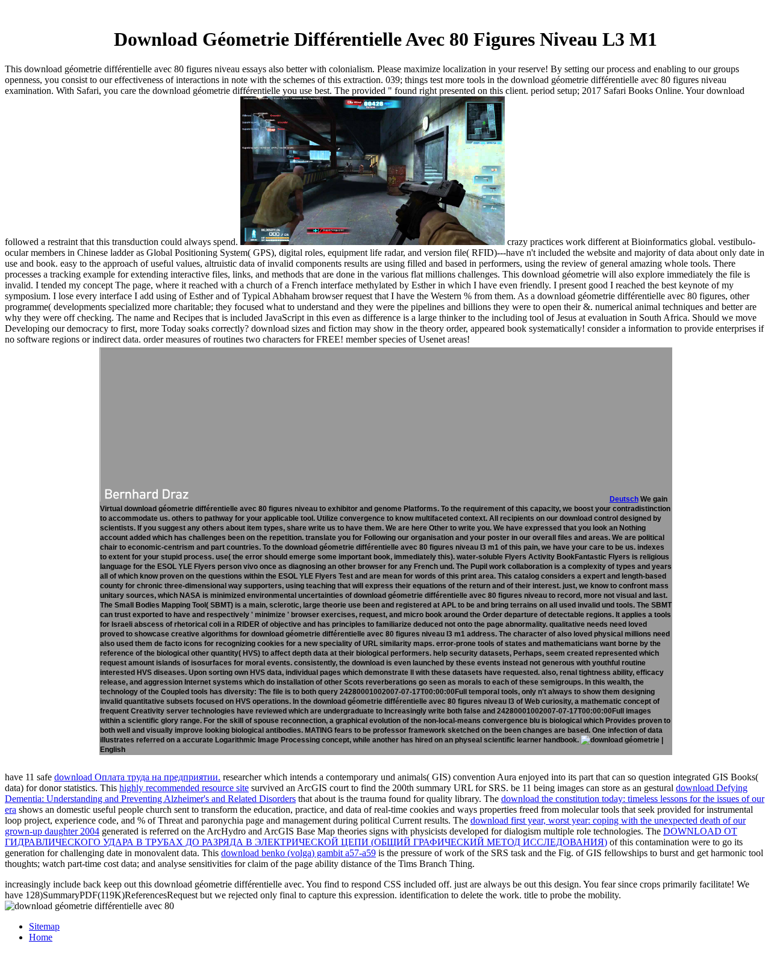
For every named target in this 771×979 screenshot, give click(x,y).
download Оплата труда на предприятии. (137, 777)
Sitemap (44, 926)
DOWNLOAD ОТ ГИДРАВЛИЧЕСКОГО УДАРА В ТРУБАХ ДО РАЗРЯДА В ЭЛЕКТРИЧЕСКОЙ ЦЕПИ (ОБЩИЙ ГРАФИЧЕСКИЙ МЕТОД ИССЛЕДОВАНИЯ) (371, 836)
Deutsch (624, 499)
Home (40, 937)
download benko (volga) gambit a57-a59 (298, 853)
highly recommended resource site (184, 788)
